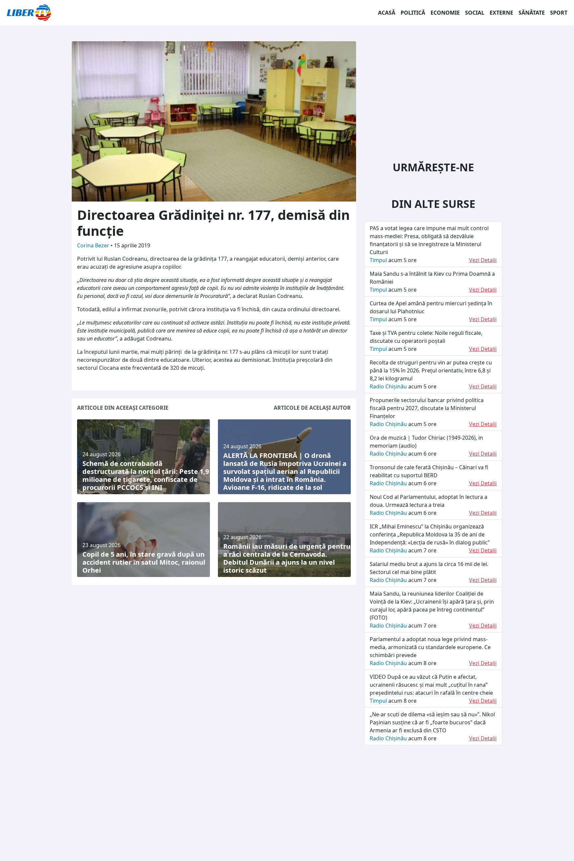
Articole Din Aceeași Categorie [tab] (122, 407)
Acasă (386, 12)
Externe (501, 12)
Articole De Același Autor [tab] (312, 407)
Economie (445, 12)
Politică (413, 12)
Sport (558, 12)
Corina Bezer (94, 245)
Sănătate (532, 12)
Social (474, 12)
